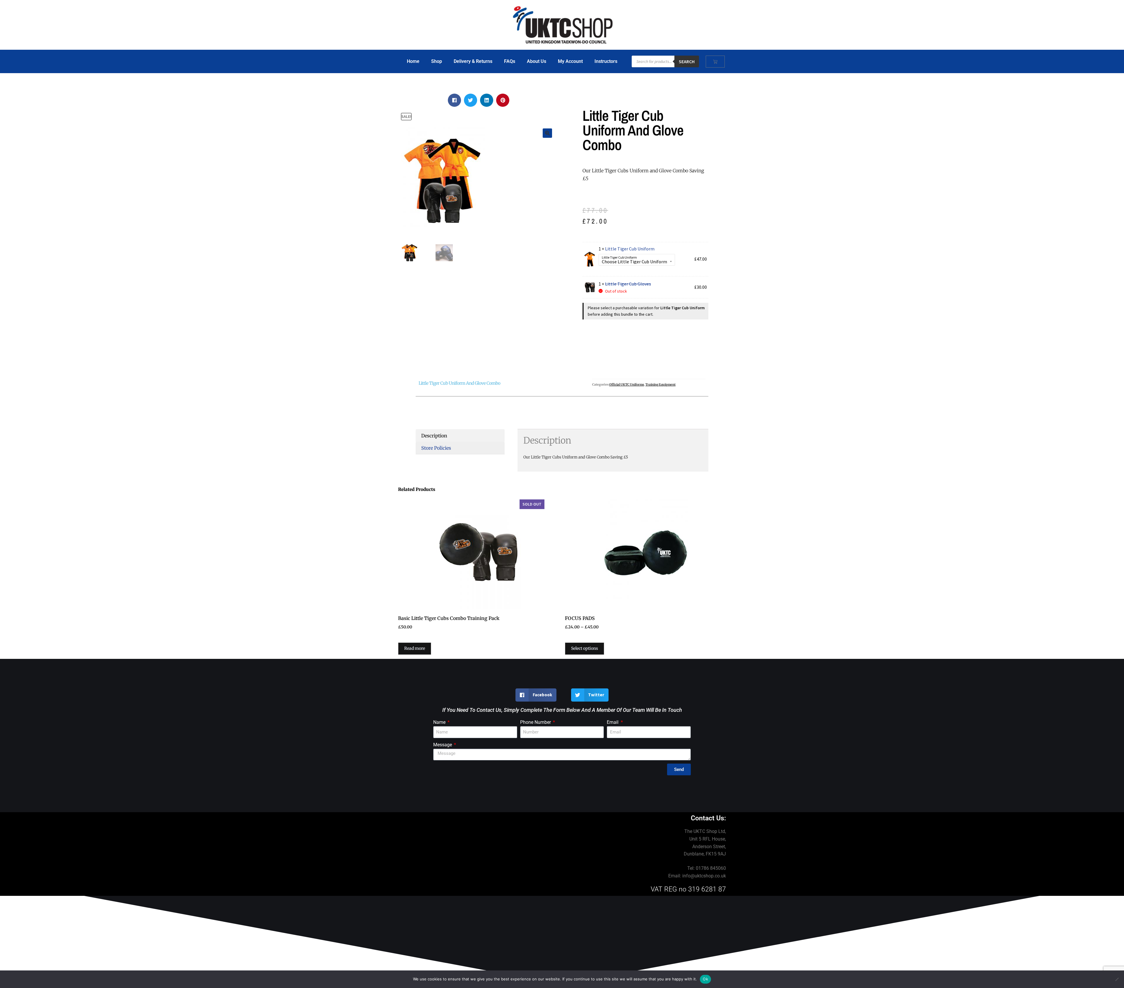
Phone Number (536, 722)
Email (613, 722)
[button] (454, 100)
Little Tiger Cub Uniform (629, 249)
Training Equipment (660, 384)
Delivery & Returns (473, 61)
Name (440, 722)
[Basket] (715, 62)
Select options (584, 648)
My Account (570, 61)
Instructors (605, 61)
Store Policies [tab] (436, 448)
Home (413, 61)
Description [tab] (434, 436)
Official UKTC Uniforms (626, 384)
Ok (705, 979)
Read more (414, 648)
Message (443, 745)
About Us (536, 61)
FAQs (509, 61)
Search (687, 61)
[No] (1117, 979)
